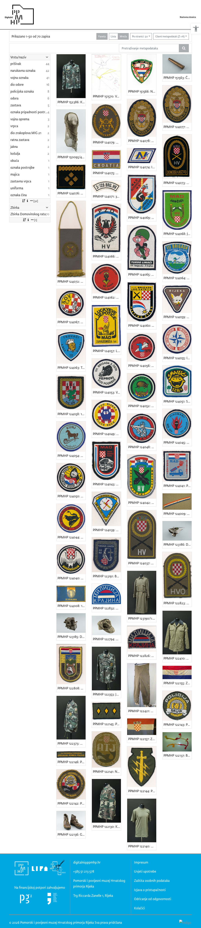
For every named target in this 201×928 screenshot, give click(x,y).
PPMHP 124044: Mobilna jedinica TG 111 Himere (72, 537)
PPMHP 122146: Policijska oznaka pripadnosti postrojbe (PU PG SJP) (72, 762)
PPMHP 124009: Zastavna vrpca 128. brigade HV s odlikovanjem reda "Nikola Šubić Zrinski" (178, 513)
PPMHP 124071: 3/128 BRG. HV (107, 196)
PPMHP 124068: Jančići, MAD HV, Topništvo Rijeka (178, 233)
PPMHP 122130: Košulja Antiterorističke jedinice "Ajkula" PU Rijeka (107, 826)
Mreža (123, 36)
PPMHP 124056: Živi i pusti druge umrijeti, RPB (142, 365)
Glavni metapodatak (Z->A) (170, 36)
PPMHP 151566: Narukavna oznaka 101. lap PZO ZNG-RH (142, 91)
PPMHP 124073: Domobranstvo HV (178, 182)
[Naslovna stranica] (18, 14)
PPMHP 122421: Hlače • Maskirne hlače (142, 711)
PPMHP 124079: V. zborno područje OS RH (107, 142)
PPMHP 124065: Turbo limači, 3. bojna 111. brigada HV (142, 274)
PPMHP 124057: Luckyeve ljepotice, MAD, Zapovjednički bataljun (107, 351)
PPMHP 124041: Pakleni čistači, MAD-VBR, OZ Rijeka (178, 485)
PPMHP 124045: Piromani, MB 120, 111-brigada (178, 442)
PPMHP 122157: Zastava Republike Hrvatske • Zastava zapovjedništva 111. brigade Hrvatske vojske (142, 739)
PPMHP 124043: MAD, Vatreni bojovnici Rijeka (107, 484)
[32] (35, 201)
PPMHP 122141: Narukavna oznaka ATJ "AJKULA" (107, 771)
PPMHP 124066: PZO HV (107, 256)
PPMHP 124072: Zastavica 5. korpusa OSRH (72, 281)
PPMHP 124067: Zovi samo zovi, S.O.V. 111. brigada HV (72, 322)
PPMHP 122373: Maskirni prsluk (72, 743)
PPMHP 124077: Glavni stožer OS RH (178, 126)
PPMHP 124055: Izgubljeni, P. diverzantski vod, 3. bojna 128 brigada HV (178, 358)
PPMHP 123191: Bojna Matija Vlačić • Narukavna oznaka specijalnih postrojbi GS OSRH (107, 576)
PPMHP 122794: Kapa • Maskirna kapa (107, 639)
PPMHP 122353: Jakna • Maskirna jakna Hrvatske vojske (107, 694)
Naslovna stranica (188, 17)
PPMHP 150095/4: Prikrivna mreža (72, 157)
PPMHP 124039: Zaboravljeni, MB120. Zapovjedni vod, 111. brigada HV (107, 530)
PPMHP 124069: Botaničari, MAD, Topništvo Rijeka (142, 217)
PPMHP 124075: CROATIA (107, 173)
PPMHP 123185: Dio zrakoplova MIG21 (72, 636)
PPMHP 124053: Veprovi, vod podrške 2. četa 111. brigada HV (107, 392)
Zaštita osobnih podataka (152, 880)
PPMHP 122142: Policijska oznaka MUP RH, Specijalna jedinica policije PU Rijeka (72, 803)
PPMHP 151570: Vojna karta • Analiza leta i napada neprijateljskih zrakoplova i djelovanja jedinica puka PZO (107, 96)
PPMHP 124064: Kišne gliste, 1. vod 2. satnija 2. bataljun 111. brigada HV (178, 278)
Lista (113, 36)
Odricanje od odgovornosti (152, 899)
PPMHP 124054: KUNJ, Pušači (72, 455)
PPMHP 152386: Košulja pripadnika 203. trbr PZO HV (72, 102)
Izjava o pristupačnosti (150, 890)
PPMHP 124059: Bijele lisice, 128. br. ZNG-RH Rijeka (178, 317)
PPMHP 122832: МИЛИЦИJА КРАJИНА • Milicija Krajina (107, 608)
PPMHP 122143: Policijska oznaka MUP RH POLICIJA (178, 724)
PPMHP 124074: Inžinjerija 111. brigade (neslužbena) (142, 167)
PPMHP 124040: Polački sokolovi (72, 578)
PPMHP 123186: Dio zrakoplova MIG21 (178, 544)
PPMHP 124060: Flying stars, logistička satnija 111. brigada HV (142, 325)
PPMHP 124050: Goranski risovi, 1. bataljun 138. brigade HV (72, 496)
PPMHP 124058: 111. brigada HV (72, 414)
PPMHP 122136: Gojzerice (72, 834)
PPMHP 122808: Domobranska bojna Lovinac (72, 688)
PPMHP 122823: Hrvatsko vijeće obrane (178, 603)
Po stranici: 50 (140, 36)
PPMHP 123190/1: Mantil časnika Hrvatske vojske (142, 618)
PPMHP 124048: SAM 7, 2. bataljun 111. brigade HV (142, 447)
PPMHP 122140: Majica (142, 846)
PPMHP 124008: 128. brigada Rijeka (72, 605)
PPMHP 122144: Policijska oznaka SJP (142, 791)
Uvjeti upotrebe (145, 871)
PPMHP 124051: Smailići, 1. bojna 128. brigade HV (178, 401)
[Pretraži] (184, 48)
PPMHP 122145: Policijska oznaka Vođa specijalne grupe (107, 724)
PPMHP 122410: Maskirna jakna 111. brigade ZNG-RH (178, 658)
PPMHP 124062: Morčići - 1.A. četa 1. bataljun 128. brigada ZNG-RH (107, 297)
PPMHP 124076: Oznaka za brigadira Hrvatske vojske (72, 193)
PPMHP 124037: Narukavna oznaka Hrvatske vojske (142, 563)
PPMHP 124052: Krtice (142, 406)
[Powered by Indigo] (185, 922)
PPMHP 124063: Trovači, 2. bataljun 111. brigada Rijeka (72, 367)
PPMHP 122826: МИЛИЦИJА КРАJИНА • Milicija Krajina (142, 655)
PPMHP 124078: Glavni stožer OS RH (142, 140)
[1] (35, 220)
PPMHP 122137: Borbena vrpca (178, 755)
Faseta (102, 36)
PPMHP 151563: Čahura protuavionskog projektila (178, 77)
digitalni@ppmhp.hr (86, 862)
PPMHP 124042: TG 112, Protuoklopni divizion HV (142, 502)
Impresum (141, 862)
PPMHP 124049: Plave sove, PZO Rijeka (107, 433)
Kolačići (139, 908)
